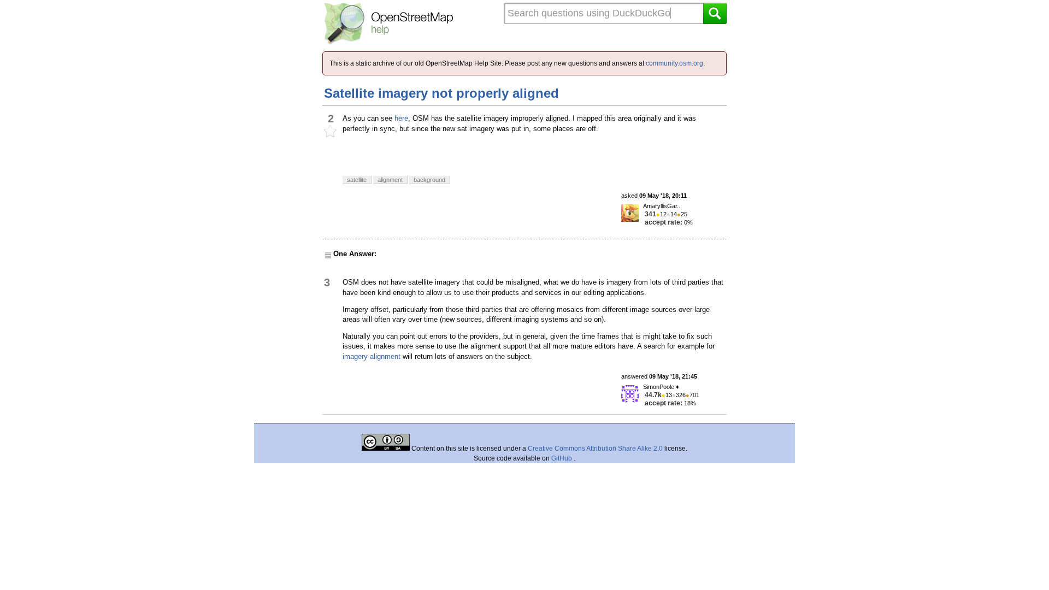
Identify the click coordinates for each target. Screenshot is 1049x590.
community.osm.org (674, 63)
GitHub (562, 458)
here (401, 118)
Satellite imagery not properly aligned (441, 93)
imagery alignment (371, 356)
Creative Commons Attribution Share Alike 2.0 (595, 448)
